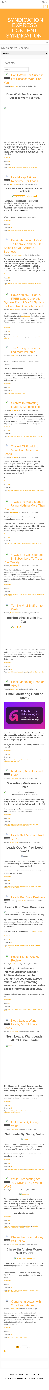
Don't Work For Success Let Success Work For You (23, 78)
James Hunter (14, 1308)
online (5, 338)
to (8, 338)
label (9, 1009)
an (13, 283)
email (23, 543)
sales (5, 285)
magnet (21, 1337)
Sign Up (4, 2)
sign (18, 761)
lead (23, 230)
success (25, 167)
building (12, 543)
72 (9, 387)
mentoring (21, 1290)
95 (9, 538)
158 (9, 331)
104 (9, 1105)
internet (37, 594)
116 (9, 588)
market (35, 760)
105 (9, 754)
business (24, 283)
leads (9, 167)
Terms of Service (32, 1374)
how (29, 283)
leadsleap (39, 337)
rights (24, 1009)
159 (9, 666)
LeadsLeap (25, 316)
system (24, 393)
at (8, 1290)
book (9, 1169)
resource (32, 230)
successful (13, 1291)
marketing (38, 283)
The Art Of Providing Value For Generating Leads (21, 450)
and (16, 283)
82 (9, 940)
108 (9, 485)
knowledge (14, 825)
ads (9, 760)
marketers (28, 1226)
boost (19, 283)
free (27, 337)
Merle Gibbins (14, 613)
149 (9, 818)
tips (18, 1291)
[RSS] (5, 1351)
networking (12, 761)
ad (8, 337)
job (33, 1169)
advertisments (15, 760)
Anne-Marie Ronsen (16, 255)
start (9, 285)
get (24, 436)
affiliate (10, 283)
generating (11, 1337)
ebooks (31, 824)
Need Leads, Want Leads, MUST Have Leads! (20, 1024)
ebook (34, 1009)
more (38, 436)
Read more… (8, 157)
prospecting (14, 1227)
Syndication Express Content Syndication (24, 28)
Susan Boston (14, 86)
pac (12, 1009)
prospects (19, 167)
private (16, 1009)
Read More (37, 931)
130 (9, 161)
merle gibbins (33, 672)
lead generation (19, 672)
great (33, 543)
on (43, 1169)
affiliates (22, 886)
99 (9, 1220)
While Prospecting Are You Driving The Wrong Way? (23, 1182)
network (6, 761)
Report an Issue (16, 1374)
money (42, 490)
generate (19, 436)
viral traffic (41, 672)
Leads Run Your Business (28, 897)
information (7, 825)
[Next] (32, 1347)
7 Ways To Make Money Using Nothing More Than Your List (24, 505)
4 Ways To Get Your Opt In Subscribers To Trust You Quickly (23, 558)
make (37, 490)
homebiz (25, 490)
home (27, 436)
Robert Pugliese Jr (16, 309)
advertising (11, 230)
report (5, 1010)
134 (9, 1163)
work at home (33, 167)
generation (18, 230)
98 (9, 278)
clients (13, 167)
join (30, 337)
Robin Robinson (15, 184)
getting (22, 1169)
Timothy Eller (14, 355)
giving (27, 1169)
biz (18, 337)
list (8, 545)
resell (20, 1009)
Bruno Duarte (14, 410)
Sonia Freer (13, 964)
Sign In (44, 2)
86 (9, 1331)
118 (9, 1284)
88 (9, 431)
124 (9, 224)
